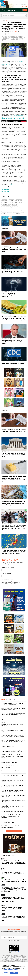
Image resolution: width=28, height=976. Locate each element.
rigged (17, 39)
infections (10, 38)
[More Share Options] (9, 34)
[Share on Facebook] (5, 34)
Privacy (8, 956)
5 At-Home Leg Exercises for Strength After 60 (12, 811)
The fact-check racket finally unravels (12, 363)
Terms (11, 956)
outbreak (16, 38)
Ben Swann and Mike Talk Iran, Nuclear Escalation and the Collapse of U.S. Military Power (12, 909)
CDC (24, 36)
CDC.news (10, 184)
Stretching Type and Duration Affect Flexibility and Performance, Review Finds (13, 821)
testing (20, 39)
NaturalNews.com (5, 191)
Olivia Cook (9, 246)
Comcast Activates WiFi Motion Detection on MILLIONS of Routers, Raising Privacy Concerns (12, 736)
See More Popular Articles (14, 831)
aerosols (5, 36)
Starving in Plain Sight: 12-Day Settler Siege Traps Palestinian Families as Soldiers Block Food (13, 713)
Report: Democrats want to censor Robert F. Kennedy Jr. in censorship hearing (11, 341)
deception (16, 37)
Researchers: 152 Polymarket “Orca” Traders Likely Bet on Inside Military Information (13, 761)
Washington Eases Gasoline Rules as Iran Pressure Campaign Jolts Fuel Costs (13, 745)
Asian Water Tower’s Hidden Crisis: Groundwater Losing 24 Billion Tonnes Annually (13, 786)
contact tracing (4, 37)
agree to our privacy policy (11, 969)
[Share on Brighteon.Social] (2, 34)
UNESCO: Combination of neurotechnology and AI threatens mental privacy (11, 294)
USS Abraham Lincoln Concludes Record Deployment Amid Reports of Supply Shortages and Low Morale (13, 724)
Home (2, 20)
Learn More (6, 972)
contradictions (11, 37)
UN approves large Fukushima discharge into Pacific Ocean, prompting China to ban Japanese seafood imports (13, 551)
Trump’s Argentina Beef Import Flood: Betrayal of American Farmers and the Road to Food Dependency (12, 816)
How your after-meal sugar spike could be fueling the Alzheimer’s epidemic (12, 771)
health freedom (22, 37)
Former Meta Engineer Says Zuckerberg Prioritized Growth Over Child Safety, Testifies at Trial (13, 750)
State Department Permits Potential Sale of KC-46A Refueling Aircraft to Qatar (12, 704)
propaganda (3, 39)
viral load (23, 39)
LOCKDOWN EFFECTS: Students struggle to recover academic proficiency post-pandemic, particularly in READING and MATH (14, 527)
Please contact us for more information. (9, 583)
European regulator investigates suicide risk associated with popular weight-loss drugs (13, 249)
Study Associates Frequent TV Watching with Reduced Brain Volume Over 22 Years (12, 791)
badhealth (10, 36)
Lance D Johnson (10, 31)
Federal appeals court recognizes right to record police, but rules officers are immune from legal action (12, 730)
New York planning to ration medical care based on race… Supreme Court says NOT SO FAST (13, 454)
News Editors (9, 338)
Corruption (7, 20)
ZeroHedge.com (5, 189)
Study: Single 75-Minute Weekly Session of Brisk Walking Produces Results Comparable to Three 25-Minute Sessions (13, 806)
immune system (4, 38)
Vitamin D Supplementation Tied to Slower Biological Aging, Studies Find (11, 826)
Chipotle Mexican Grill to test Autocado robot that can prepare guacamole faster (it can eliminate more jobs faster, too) (13, 318)
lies (13, 38)
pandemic (21, 38)
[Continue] (25, 937)
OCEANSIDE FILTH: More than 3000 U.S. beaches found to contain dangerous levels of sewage (13, 503)
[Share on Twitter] (7, 34)
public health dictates (11, 39)
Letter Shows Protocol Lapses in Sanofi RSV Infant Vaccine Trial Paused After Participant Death (13, 740)
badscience (20, 36)
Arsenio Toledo (9, 269)
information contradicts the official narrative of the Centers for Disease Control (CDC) (12, 63)
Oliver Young (9, 291)
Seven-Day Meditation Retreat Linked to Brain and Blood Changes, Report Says (13, 709)
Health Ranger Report (7, 855)
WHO (2, 40)
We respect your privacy (14, 940)
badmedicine (14, 36)
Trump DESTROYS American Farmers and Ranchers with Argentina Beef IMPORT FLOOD (13, 880)
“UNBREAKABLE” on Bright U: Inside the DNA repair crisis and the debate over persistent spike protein (12, 756)
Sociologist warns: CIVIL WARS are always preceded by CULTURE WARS (12, 272)
